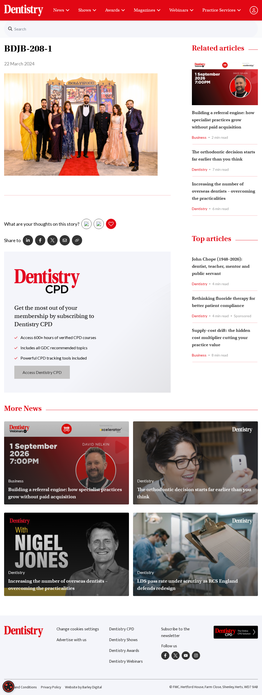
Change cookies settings (78, 629)
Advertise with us (71, 640)
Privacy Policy (51, 687)
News (58, 10)
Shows (84, 10)
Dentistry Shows (123, 640)
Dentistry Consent (29, 8)
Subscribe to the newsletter (175, 632)
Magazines (144, 10)
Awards (112, 10)
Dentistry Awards (124, 650)
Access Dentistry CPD (42, 372)
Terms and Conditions (20, 687)
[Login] (254, 10)
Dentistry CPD (121, 629)
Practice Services (218, 10)
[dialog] (8, 686)
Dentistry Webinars (126, 661)
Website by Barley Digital (83, 687)
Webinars (178, 10)
